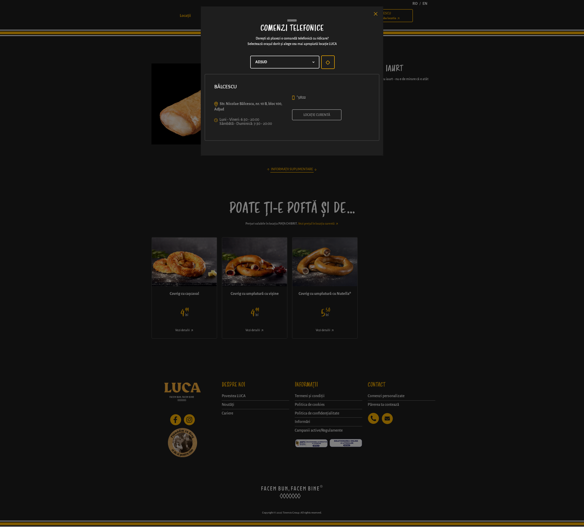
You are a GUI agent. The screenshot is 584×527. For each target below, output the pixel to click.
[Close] (375, 14)
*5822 (301, 97)
